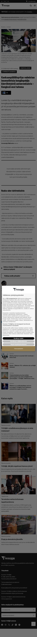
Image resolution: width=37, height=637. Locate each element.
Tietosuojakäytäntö (18, 348)
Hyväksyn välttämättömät (18, 341)
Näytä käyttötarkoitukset (19, 344)
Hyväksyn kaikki (18, 338)
